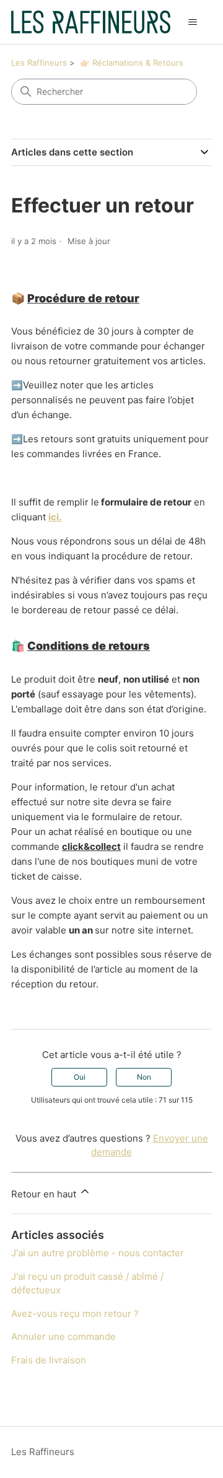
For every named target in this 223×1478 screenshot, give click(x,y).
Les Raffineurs (39, 63)
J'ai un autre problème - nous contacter (97, 1253)
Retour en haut (45, 1194)
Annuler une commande (63, 1336)
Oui (79, 1077)
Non (144, 1077)
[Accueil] (90, 22)
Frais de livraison (48, 1360)
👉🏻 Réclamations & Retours (131, 63)
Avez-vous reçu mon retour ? (75, 1313)
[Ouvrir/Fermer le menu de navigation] (192, 22)
